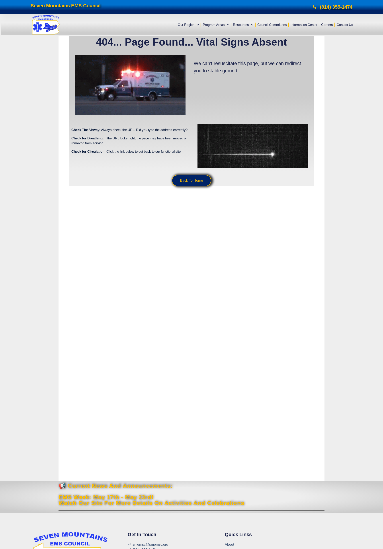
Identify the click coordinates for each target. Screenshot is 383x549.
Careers (327, 25)
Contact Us (345, 25)
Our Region (186, 25)
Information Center (304, 25)
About (229, 544)
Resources (241, 25)
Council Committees (272, 25)
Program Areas (214, 25)
